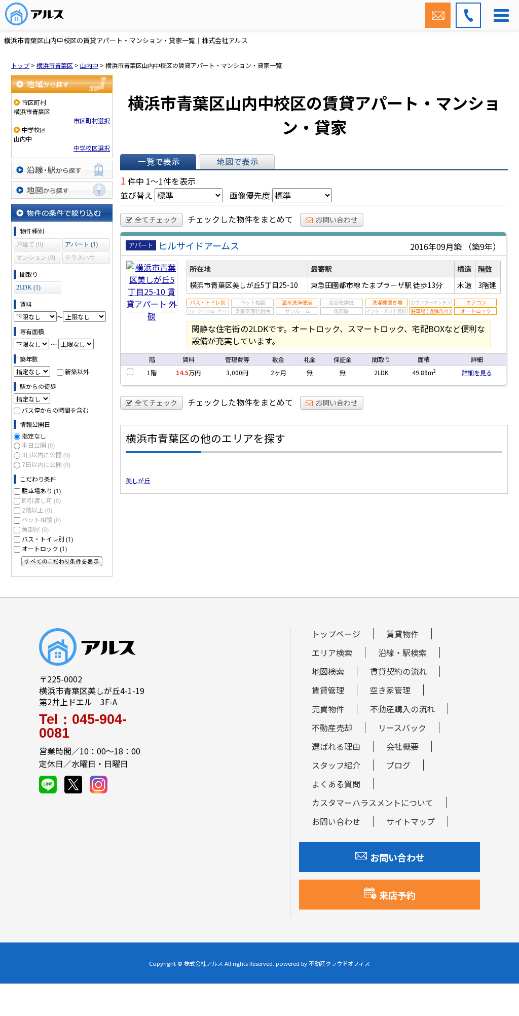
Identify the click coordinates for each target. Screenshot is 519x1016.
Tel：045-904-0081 (83, 726)
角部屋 (35, 529)
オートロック (44, 548)
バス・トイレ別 (47, 538)
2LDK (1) (28, 287)
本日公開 (38, 445)
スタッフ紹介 (336, 765)
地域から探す (62, 84)
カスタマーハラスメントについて (372, 802)
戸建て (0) (29, 244)
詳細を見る (477, 372)
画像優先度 (250, 195)
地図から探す (62, 190)
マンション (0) (35, 257)
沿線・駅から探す (62, 169)
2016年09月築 (436, 246)
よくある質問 (336, 783)
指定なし (34, 435)
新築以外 (77, 371)
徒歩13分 (427, 285)
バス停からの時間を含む (55, 410)
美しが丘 (138, 480)
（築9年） (482, 246)
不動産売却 (332, 727)
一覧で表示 (158, 161)
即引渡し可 (41, 500)
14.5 (182, 372)
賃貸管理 (328, 690)
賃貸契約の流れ (398, 671)
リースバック (402, 727)
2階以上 (37, 509)
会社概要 (402, 746)
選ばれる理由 (336, 746)
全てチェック (156, 219)
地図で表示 (237, 161)
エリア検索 (332, 652)
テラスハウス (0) (80, 259)
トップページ (336, 633)
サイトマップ (410, 821)
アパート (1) (81, 244)
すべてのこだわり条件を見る (61, 561)
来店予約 (397, 894)
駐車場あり (41, 490)
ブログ (398, 765)
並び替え (136, 195)
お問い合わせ (336, 219)
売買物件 (328, 708)
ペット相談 (41, 519)
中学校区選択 (91, 147)
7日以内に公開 (46, 464)
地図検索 (328, 671)
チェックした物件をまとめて (240, 219)
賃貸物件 (402, 633)
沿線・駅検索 (402, 652)
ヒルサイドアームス (198, 245)
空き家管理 (390, 690)
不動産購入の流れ (402, 708)
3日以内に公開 (46, 454)
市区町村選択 (91, 120)
